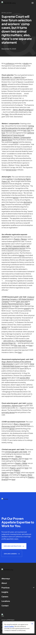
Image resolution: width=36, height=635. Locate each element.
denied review (11, 170)
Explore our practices (12, 546)
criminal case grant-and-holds (16, 452)
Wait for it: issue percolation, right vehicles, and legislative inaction (16, 247)
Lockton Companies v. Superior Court (17, 404)
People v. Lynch (15, 468)
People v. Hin (16, 459)
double (26, 63)
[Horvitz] (10, 2)
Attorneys (6, 578)
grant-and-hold (22, 301)
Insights (5, 592)
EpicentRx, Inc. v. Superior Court (13, 77)
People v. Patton (26, 475)
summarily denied (8, 412)
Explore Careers (10, 553)
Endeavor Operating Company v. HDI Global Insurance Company (18, 299)
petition (10, 179)
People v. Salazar (21, 463)
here (6, 114)
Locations (6, 601)
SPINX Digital (10, 620)
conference (9, 63)
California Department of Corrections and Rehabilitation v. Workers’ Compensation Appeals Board (18, 136)
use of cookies (9, 626)
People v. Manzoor (20, 239)
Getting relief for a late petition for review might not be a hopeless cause (18, 128)
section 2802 (25, 378)
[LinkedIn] (18, 615)
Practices (6, 587)
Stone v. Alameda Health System (18, 365)
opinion (4, 84)
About (4, 583)
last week (5, 475)
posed (26, 308)
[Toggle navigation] (32, 3)
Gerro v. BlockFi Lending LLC (23, 110)
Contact (5, 605)
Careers (5, 596)
